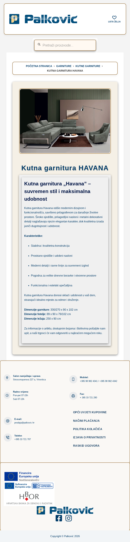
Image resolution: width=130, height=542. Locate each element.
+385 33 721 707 (22, 439)
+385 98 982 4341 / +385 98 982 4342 (98, 381)
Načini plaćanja (86, 420)
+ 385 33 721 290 (88, 397)
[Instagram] (68, 518)
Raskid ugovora (86, 445)
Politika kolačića (87, 429)
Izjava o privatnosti (89, 437)
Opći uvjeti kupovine (90, 412)
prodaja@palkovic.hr (24, 422)
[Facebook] (58, 518)
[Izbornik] (65, 19)
